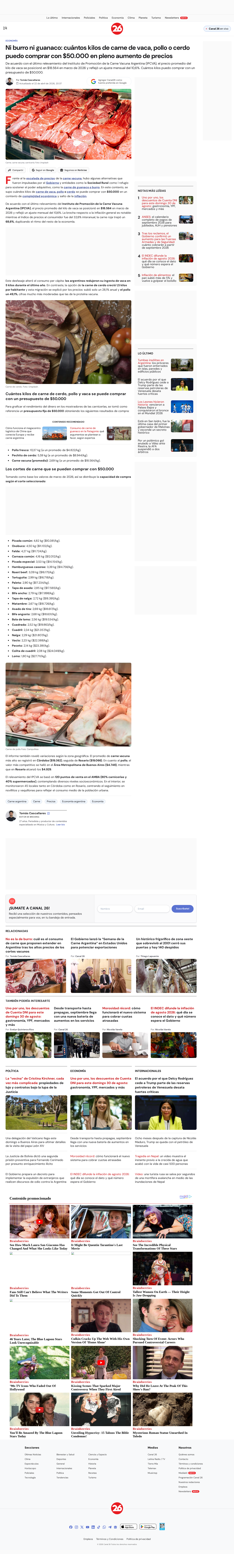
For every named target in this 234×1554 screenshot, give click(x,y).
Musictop (152, 1472)
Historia (92, 1463)
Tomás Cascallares (30, 80)
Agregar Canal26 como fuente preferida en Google (112, 81)
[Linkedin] (93, 1527)
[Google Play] (147, 1527)
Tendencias (62, 1477)
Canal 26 (152, 1454)
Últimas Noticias (33, 1454)
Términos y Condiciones (109, 1539)
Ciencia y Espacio (97, 1454)
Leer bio (60, 824)
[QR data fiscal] (162, 1529)
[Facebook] (70, 1527)
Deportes (61, 1459)
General (61, 1463)
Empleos (183, 1486)
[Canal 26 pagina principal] (117, 33)
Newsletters (188, 1491)
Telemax (152, 1468)
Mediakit (187, 1472)
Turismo (92, 1477)
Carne (36, 801)
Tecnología (30, 1477)
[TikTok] (98, 1527)
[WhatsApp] (104, 1527)
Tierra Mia (153, 1463)
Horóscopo (30, 1468)
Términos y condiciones (191, 1463)
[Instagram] (76, 1527)
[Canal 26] (117, 1508)
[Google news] (115, 1527)
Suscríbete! (182, 908)
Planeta (92, 1468)
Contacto (183, 1459)
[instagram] (48, 813)
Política (12, 1071)
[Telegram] (109, 1527)
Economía (12, 40)
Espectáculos (32, 1463)
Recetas (92, 1472)
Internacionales (148, 1071)
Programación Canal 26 (191, 1477)
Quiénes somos (186, 1454)
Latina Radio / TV (156, 1459)
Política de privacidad (190, 1468)
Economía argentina (73, 801)
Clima (27, 1459)
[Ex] (82, 1527)
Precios (51, 801)
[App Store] (128, 1527)
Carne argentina (17, 801)
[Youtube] (87, 1527)
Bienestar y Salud (65, 1454)
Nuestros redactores (189, 1482)
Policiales (29, 1472)
